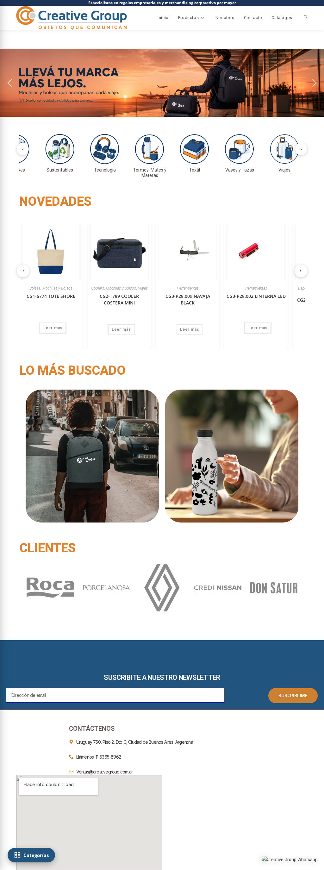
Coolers (46, 288)
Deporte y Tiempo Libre (266, 288)
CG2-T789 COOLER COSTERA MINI (68, 299)
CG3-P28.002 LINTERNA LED (204, 296)
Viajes (92, 288)
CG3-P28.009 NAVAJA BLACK (136, 299)
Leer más (70, 329)
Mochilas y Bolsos (70, 288)
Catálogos (281, 17)
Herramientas (136, 288)
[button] (10, 83)
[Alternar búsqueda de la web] (306, 17)
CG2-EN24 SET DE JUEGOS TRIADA (273, 303)
